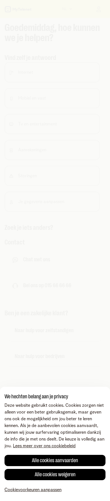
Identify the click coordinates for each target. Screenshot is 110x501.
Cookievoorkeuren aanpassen (33, 489)
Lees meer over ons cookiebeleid (44, 446)
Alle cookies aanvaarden (55, 460)
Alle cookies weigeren (55, 474)
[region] (55, 444)
